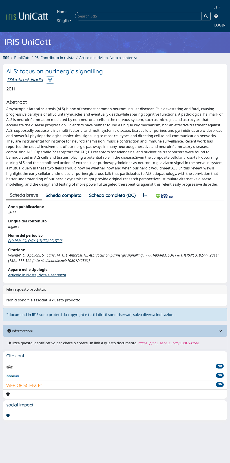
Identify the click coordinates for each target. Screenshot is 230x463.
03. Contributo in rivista (54, 57)
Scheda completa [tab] (64, 195)
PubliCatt (22, 57)
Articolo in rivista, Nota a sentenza (108, 57)
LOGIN (220, 25)
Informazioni (22, 331)
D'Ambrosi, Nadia (25, 79)
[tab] (145, 195)
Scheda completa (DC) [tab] (112, 195)
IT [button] (215, 7)
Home (62, 11)
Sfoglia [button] (63, 20)
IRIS (6, 57)
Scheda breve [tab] (24, 195)
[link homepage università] (27, 16)
